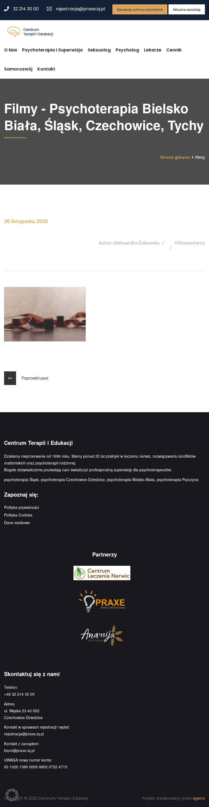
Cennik (174, 50)
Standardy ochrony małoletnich (140, 9)
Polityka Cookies (18, 515)
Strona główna (175, 157)
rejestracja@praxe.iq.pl (80, 9)
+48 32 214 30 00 (19, 694)
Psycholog (127, 50)
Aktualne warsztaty (187, 9)
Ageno (199, 798)
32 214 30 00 (26, 9)
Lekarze (152, 50)
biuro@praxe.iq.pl (19, 750)
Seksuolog (99, 50)
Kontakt (46, 69)
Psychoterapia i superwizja (52, 50)
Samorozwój (18, 69)
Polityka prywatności (21, 507)
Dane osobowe (17, 522)
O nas (10, 50)
